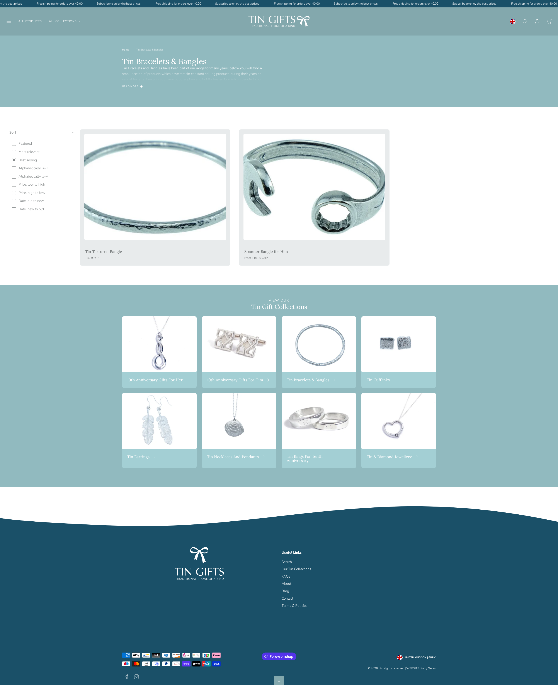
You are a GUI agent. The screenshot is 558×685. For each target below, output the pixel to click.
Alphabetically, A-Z (33, 168)
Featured (25, 143)
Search (287, 562)
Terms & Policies (294, 605)
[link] (512, 21)
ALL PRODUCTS (30, 21)
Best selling (28, 160)
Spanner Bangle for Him (266, 251)
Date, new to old (31, 209)
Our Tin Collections (296, 569)
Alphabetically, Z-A (33, 176)
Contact (287, 598)
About (286, 583)
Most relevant (29, 151)
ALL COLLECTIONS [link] (63, 21)
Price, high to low (32, 192)
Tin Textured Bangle (103, 251)
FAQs (286, 576)
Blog (285, 591)
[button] (8, 21)
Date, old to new (31, 200)
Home (125, 49)
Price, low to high (32, 184)
